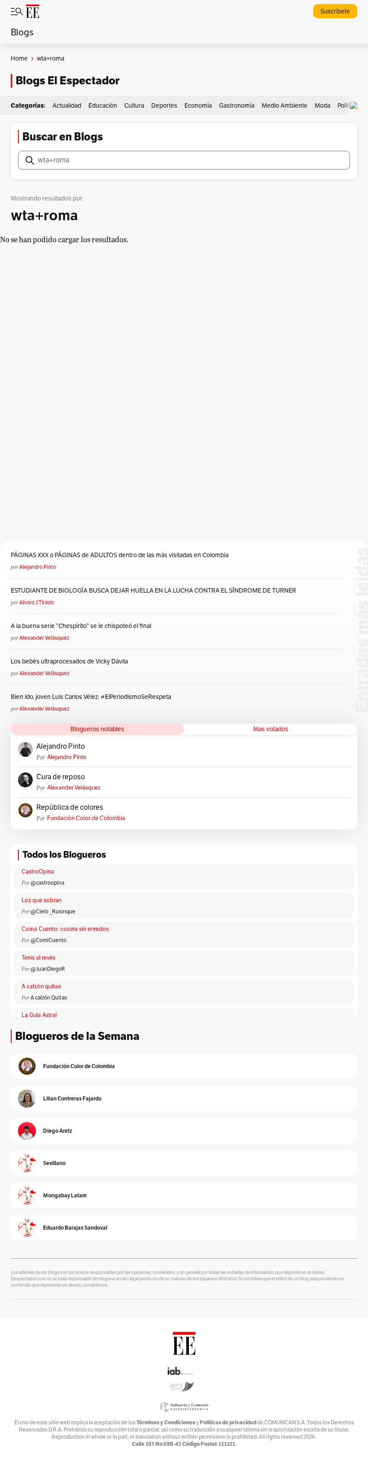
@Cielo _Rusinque (53, 911)
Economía (198, 105)
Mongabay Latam (65, 1195)
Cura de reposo (60, 776)
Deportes (164, 105)
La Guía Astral (39, 1015)
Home (19, 58)
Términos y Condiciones (165, 1422)
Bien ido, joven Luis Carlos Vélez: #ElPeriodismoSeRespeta (91, 697)
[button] (356, 105)
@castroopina (47, 883)
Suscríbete (335, 11)
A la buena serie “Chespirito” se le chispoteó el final (81, 626)
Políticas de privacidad (228, 1422)
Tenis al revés (38, 957)
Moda (322, 105)
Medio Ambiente (284, 105)
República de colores (69, 807)
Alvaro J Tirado (36, 602)
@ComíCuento (48, 940)
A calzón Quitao (49, 998)
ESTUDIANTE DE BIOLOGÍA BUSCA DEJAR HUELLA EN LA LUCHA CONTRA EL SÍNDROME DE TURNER (153, 590)
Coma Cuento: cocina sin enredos (65, 929)
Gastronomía (236, 105)
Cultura (134, 105)
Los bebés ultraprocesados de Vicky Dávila (71, 661)
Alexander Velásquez (44, 638)
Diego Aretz (57, 1130)
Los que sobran (41, 900)
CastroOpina (38, 871)
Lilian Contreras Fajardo (72, 1098)
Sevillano (54, 1163)
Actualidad (67, 105)
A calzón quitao (41, 986)
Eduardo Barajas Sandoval (75, 1227)
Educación (102, 105)
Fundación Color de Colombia (86, 818)
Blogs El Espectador (67, 80)
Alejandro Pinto (37, 567)
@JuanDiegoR (48, 969)
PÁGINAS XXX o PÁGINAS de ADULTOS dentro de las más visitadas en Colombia (119, 555)
